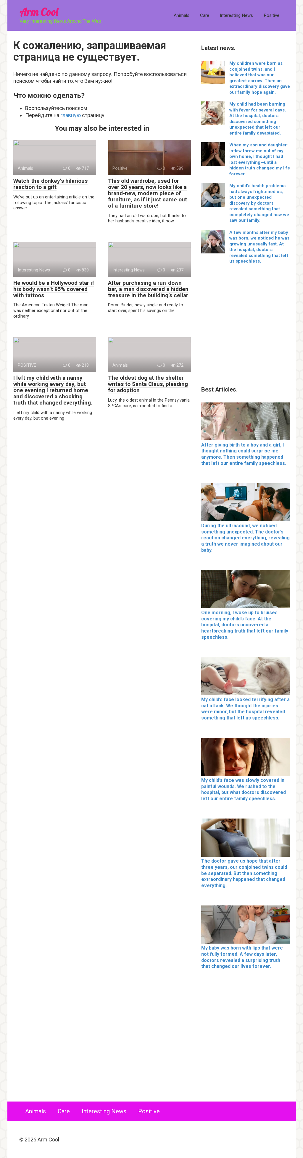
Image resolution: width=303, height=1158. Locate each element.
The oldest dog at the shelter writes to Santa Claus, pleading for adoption (148, 384)
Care (204, 15)
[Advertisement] (245, 327)
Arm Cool (39, 11)
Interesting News (236, 15)
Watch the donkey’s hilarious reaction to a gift (50, 183)
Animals (181, 15)
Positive (271, 15)
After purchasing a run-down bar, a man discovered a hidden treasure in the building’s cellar (148, 289)
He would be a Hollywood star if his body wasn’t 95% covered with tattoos (53, 289)
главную (70, 115)
